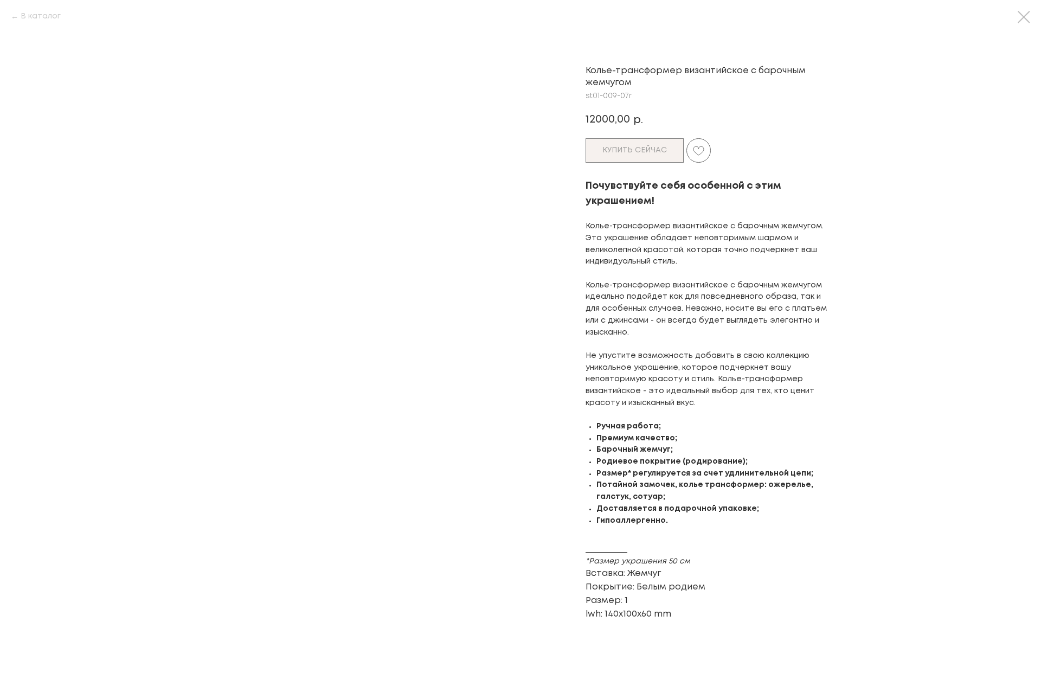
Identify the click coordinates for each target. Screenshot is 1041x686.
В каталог (41, 16)
